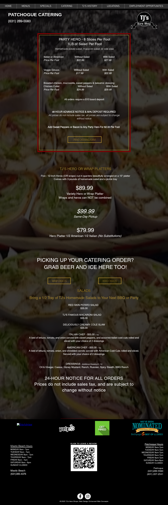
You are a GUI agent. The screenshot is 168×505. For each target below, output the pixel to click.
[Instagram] (88, 496)
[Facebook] (80, 496)
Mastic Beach (17, 470)
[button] (26, 6)
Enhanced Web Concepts (98, 501)
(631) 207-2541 (155, 474)
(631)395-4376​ (18, 473)
